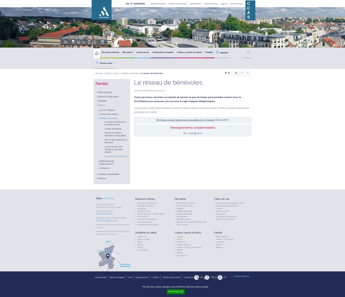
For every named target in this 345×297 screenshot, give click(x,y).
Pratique (102, 178)
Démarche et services (186, 203)
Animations (105, 168)
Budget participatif (158, 4)
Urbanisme (220, 214)
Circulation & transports (226, 216)
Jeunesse (102, 101)
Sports (179, 239)
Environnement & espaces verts (230, 203)
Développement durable (226, 206)
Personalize (175, 292)
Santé (139, 242)
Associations (142, 216)
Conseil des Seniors (109, 114)
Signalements (195, 4)
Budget (180, 208)
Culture (180, 237)
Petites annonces (211, 4)
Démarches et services (178, 4)
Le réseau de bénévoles (116, 156)
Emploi (140, 247)
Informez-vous (143, 211)
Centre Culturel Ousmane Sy (189, 247)
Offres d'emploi (236, 4)
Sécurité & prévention (225, 219)
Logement (141, 237)
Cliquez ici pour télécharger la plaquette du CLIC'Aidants (187, 120)
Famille (108, 73)
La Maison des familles (108, 174)
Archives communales (147, 219)
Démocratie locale (185, 206)
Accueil (99, 73)
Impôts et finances (184, 214)
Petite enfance (222, 237)
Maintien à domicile (130, 73)
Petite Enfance (105, 92)
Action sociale (143, 239)
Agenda (224, 4)
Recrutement (182, 216)
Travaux (219, 208)
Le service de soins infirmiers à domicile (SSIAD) (114, 149)
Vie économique (144, 222)
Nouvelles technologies (147, 225)
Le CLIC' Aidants (107, 110)
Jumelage (141, 208)
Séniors (140, 245)
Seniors (116, 73)
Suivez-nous (106, 63)
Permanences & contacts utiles (150, 214)
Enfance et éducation (108, 96)
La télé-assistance (113, 129)
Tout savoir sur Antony (147, 203)
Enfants (180, 250)
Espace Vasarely (184, 245)
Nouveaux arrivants (145, 206)
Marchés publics (184, 219)
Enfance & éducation (225, 239)
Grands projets (222, 211)
